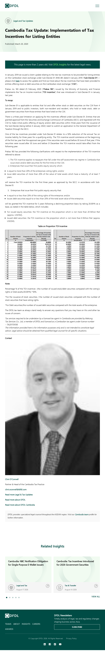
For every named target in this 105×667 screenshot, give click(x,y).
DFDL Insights (60, 64)
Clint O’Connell (12, 479)
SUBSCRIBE (77, 627)
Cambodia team (81, 514)
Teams (8, 623)
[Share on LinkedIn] (6, 534)
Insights (26, 623)
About (16, 623)
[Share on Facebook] (11, 534)
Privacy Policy (71, 638)
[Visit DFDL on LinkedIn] (45, 644)
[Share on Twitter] (16, 534)
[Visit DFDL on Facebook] (50, 644)
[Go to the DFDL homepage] (12, 6)
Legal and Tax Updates (23, 20)
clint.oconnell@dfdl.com (16, 489)
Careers (36, 623)
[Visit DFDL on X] (55, 644)
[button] (6, 597)
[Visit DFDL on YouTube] (60, 644)
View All (96, 596)
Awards (9, 629)
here (17, 80)
